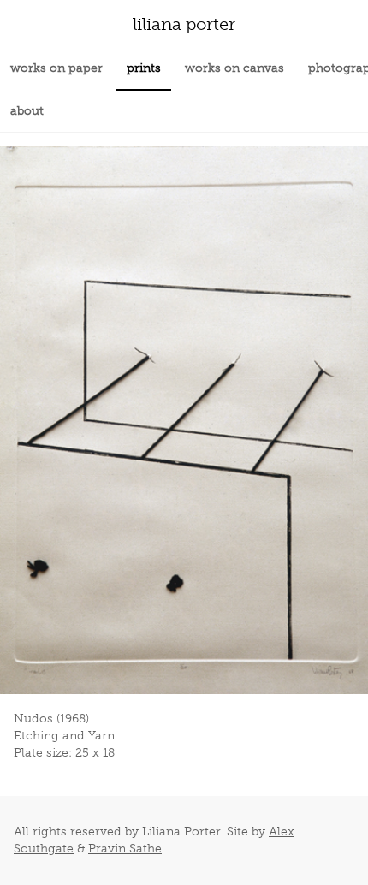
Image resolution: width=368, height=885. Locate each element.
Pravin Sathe (125, 848)
